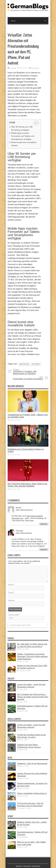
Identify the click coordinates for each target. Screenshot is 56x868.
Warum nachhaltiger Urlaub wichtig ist (32, 793)
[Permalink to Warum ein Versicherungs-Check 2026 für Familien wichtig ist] (12, 672)
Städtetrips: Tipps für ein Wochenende (32, 763)
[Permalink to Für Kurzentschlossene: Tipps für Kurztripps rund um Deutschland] (12, 810)
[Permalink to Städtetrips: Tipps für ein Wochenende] (12, 770)
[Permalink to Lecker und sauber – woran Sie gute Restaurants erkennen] (12, 691)
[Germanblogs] (28, 9)
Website (11, 600)
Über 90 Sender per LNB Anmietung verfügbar (21, 128)
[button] (35, 123)
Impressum (27, 866)
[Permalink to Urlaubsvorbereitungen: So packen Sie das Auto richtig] (12, 790)
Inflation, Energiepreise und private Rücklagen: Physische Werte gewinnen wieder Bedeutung (32, 656)
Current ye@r (14, 615)
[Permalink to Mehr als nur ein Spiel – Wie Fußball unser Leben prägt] (12, 848)
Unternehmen (14, 273)
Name (10, 585)
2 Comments (35, 68)
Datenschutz (36, 866)
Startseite (19, 866)
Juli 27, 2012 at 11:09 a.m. (24, 510)
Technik (13, 68)
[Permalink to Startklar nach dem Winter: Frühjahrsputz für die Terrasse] (12, 751)
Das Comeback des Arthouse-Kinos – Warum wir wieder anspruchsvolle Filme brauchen (32, 696)
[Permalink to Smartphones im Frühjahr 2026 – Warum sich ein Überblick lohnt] (28, 411)
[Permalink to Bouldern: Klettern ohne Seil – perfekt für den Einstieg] (12, 829)
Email (10, 593)
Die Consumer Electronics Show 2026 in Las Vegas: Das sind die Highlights (27, 484)
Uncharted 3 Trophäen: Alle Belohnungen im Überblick (25, 372)
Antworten (43, 524)
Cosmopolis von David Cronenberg (28, 378)
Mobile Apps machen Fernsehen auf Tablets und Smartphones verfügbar (22, 136)
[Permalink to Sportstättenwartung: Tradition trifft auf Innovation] (12, 712)
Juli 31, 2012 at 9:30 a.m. (24, 533)
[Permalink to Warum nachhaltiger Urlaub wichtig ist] (12, 800)
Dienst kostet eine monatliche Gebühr (23, 144)
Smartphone (24, 364)
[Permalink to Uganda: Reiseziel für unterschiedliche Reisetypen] (12, 780)
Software (36, 364)
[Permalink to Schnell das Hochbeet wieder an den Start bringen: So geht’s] (12, 741)
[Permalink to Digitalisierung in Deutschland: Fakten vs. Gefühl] (28, 446)
